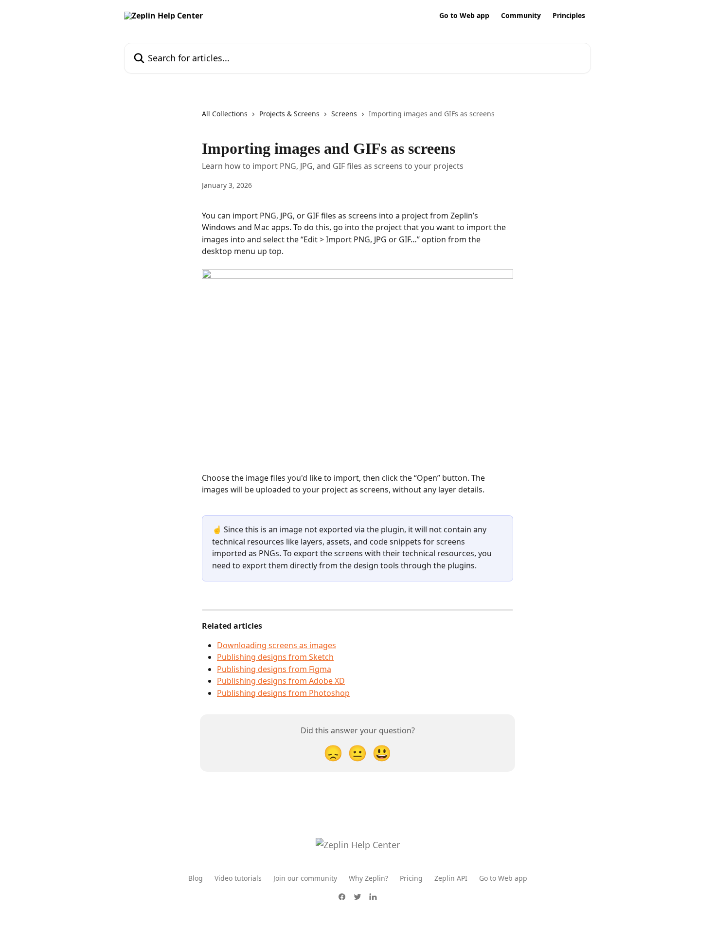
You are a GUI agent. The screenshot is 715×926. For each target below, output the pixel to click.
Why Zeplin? (368, 878)
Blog (195, 878)
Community (521, 15)
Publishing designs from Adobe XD (281, 680)
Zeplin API (450, 878)
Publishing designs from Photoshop (283, 693)
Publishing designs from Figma (274, 669)
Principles (569, 15)
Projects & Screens (289, 113)
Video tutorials (238, 878)
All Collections (225, 113)
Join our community (305, 878)
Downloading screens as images (276, 645)
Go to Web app (464, 15)
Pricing (411, 878)
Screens (344, 113)
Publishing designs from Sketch (275, 657)
